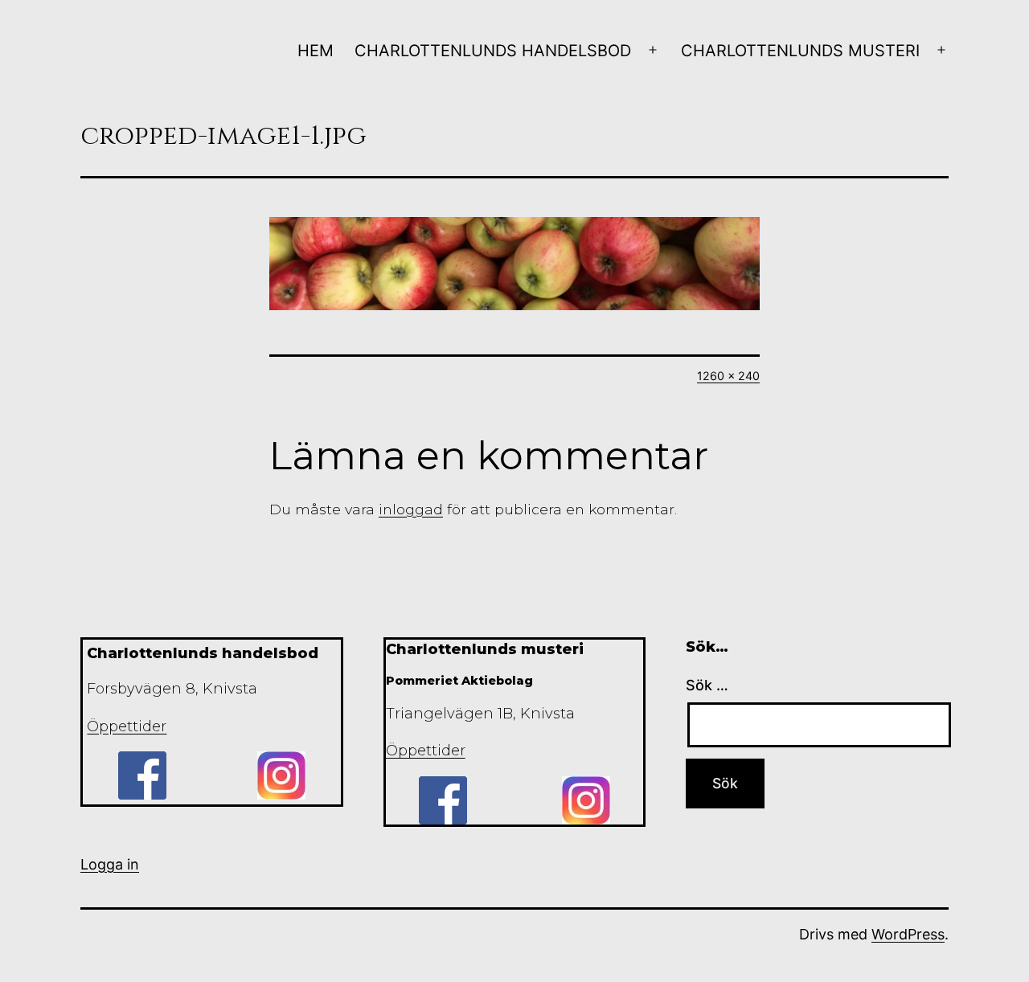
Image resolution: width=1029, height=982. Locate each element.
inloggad (411, 509)
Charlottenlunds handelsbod (493, 50)
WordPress (908, 934)
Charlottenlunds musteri (800, 50)
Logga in (109, 864)
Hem (315, 50)
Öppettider (126, 726)
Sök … (707, 685)
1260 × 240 (728, 376)
